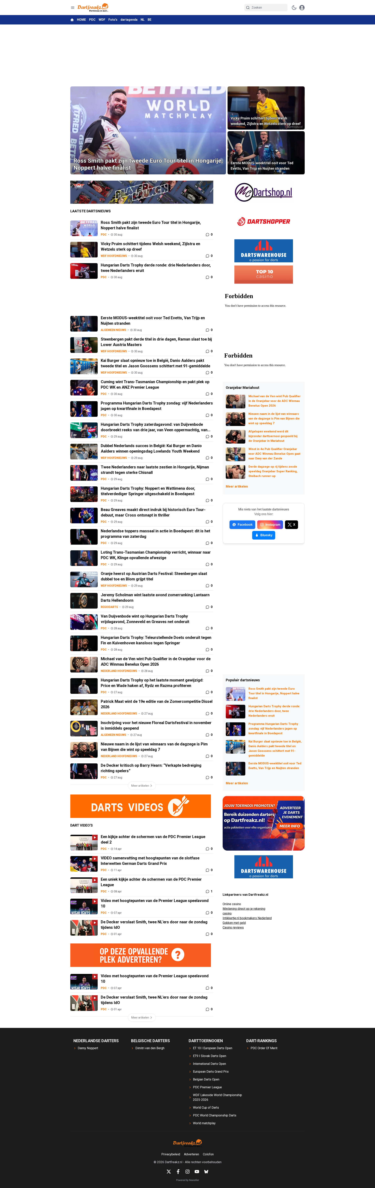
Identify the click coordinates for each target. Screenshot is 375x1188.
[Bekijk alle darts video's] (141, 806)
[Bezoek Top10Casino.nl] (263, 274)
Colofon (208, 1154)
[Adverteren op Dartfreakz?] (141, 955)
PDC (92, 20)
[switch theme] (294, 7)
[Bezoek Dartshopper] (263, 221)
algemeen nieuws (113, 330)
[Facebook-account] (178, 1171)
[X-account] (168, 1171)
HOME (81, 20)
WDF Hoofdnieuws (114, 255)
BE (149, 20)
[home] (72, 20)
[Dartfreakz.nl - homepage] (93, 7)
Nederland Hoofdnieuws (119, 670)
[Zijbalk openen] (72, 7)
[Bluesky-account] (206, 1171)
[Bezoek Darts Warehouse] (263, 250)
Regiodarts (109, 607)
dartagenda (129, 20)
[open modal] (302, 7)
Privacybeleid (170, 1154)
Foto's (112, 20)
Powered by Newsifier (187, 1180)
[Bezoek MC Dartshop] (263, 192)
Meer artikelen (237, 486)
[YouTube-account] (197, 1171)
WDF (102, 20)
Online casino (232, 904)
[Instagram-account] (187, 1171)
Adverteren (191, 1154)
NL (143, 20)
